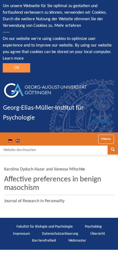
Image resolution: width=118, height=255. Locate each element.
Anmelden (101, 121)
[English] (18, 140)
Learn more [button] (13, 58)
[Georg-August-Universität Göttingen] (45, 88)
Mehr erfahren (67, 26)
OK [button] (16, 68)
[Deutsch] (10, 140)
